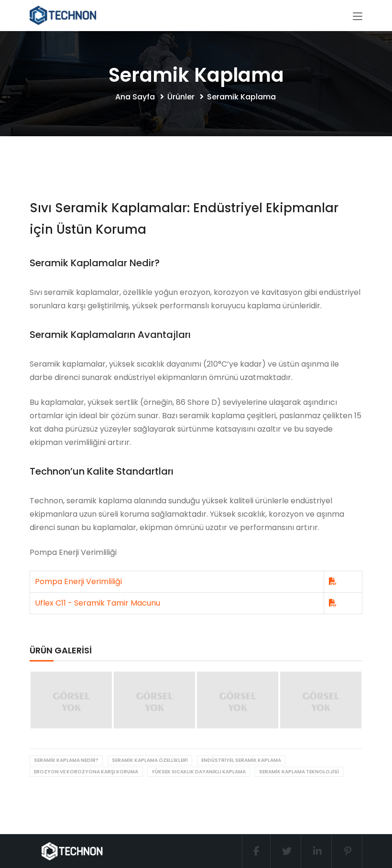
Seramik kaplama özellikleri (150, 760)
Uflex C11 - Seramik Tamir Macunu (97, 602)
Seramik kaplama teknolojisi (299, 771)
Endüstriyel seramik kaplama (241, 760)
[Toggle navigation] (357, 16)
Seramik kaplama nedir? (66, 760)
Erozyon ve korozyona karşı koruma (86, 771)
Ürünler (181, 96)
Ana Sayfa (136, 96)
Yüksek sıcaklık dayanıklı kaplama (199, 771)
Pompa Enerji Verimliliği (78, 581)
